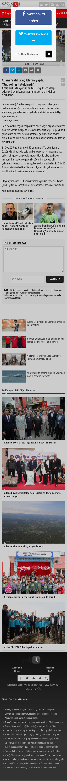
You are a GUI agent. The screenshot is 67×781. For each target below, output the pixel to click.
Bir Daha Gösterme (27, 54)
